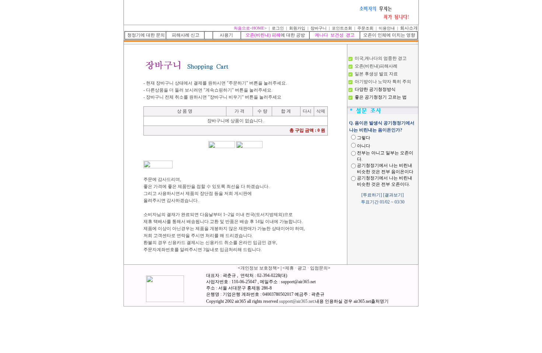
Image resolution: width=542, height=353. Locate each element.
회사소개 (408, 28)
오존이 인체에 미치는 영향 (389, 35)
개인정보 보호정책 (258, 268)
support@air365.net (296, 301)
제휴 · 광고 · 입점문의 (306, 268)
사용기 (227, 35)
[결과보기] (393, 195)
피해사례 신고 (185, 35)
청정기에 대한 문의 (146, 35)
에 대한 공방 (275, 35)
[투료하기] (371, 195)
